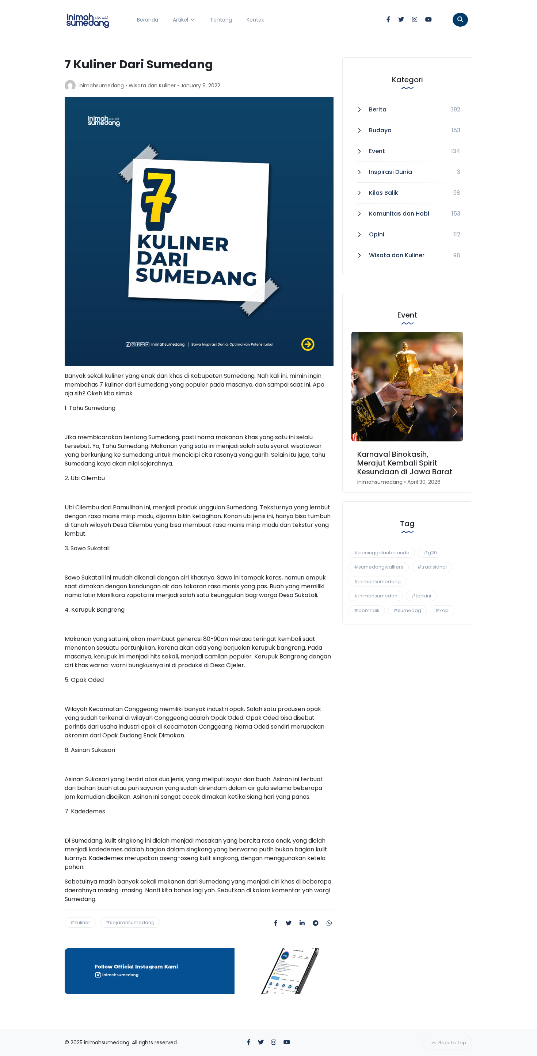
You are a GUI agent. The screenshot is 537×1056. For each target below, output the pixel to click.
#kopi (442, 610)
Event (377, 151)
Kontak (255, 19)
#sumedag (407, 610)
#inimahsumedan (375, 595)
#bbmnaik (367, 610)
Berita (377, 109)
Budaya (380, 130)
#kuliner (80, 922)
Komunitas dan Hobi (399, 213)
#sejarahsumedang (130, 922)
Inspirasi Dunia (390, 172)
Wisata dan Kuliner (152, 85)
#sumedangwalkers (378, 566)
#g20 (430, 552)
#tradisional (432, 566)
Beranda (147, 19)
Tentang (221, 19)
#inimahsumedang (377, 581)
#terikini (421, 595)
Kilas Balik (383, 193)
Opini (376, 234)
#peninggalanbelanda (382, 552)
